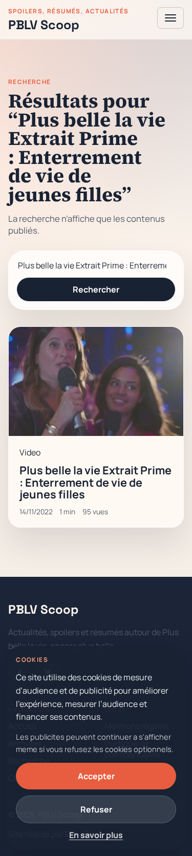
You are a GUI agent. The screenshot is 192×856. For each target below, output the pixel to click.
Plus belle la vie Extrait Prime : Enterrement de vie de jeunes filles (95, 482)
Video (29, 452)
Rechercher (96, 289)
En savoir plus (96, 835)
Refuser (96, 809)
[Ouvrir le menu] (170, 18)
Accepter (96, 776)
